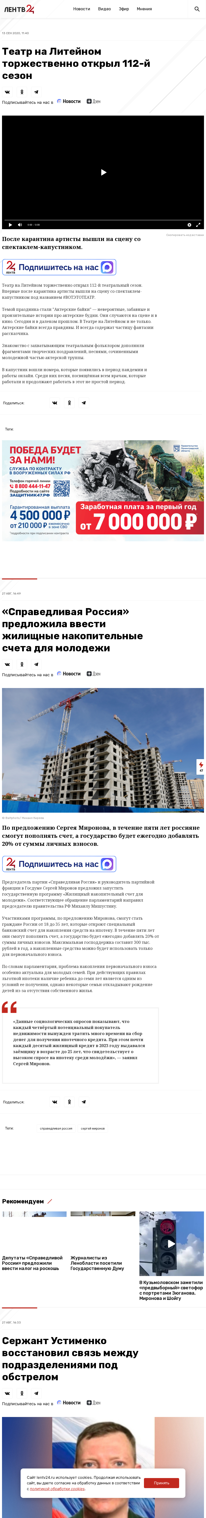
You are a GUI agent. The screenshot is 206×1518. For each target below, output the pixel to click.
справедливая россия (56, 1128)
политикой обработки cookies (57, 1488)
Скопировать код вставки (185, 235)
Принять (161, 1483)
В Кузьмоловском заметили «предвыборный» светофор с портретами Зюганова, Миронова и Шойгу (171, 1290)
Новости (81, 9)
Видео (104, 9)
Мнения (144, 9)
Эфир (124, 9)
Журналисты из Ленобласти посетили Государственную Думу (97, 1263)
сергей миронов (93, 1128)
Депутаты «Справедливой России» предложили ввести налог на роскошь (32, 1263)
